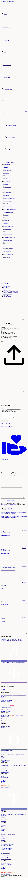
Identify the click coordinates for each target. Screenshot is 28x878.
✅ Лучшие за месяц (8, 509)
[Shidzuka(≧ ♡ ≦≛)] (6, 423)
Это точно (3, 825)
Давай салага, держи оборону (8, 834)
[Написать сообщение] (11, 470)
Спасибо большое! (5, 853)
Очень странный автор (7, 750)
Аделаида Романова (6, 849)
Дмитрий (24, 633)
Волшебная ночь (5, 553)
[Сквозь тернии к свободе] (7, 662)
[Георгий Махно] (10, 640)
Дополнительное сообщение (9, 411)
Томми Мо (3, 810)
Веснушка (3, 768)
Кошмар (3, 697)
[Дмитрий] (17, 662)
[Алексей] (3, 640)
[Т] (14, 809)
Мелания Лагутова (5, 701)
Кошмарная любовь (5, 787)
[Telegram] (11, 319)
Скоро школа (4, 836)
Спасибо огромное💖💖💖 (7, 705)
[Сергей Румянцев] (5, 683)
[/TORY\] (22, 662)
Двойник (3, 727)
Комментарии (10, 500)
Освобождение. (4, 777)
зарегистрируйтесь (12, 504)
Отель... (3, 621)
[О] (14, 749)
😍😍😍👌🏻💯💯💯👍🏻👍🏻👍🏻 (8, 872)
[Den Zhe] (7, 639)
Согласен (8, 876)
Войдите (3, 504)
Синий (2, 830)
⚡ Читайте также (7, 508)
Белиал (2, 722)
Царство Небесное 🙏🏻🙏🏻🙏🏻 (7, 844)
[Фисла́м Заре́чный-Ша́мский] (14, 682)
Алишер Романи (5, 761)
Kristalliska (3, 821)
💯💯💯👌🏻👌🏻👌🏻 (5, 785)
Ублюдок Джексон (5, 874)
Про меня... (3, 718)
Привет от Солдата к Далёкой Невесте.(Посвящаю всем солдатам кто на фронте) (14, 517)
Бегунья (3, 588)
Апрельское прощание (6, 855)
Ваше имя (4, 408)
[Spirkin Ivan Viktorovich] (16, 639)
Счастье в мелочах (5, 535)
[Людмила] (14, 661)
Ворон (2, 690)
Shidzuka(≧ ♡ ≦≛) (6, 426)
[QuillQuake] (18, 640)
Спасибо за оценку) (5, 726)
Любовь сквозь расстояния (8, 570)
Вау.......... (3, 776)
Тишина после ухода (6, 845)
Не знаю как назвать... (6, 707)
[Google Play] (23, 319)
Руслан (24, 566)
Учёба (2, 826)
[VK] (11, 308)
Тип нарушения (6, 410)
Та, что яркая (4, 604)
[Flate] (2, 639)
